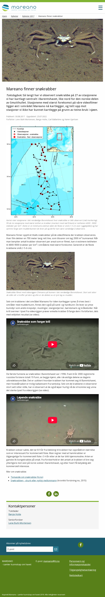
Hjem (4, 16)
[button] (82, 8)
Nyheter (14, 16)
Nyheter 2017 (28, 16)
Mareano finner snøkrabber (50, 16)
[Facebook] (49, 494)
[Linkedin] (56, 494)
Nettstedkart (76, 575)
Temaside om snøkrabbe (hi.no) (27, 477)
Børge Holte (14, 514)
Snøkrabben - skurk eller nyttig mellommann (34, 480)
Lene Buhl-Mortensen (19, 523)
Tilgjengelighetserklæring (82, 569)
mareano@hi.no (51, 561)
